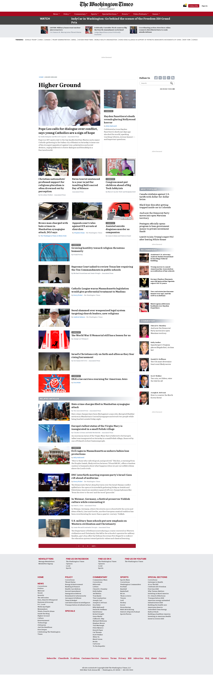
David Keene (97, 612)
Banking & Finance (72, 586)
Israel (74, 40)
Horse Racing (125, 607)
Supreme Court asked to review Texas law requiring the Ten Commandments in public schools (102, 268)
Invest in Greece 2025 (156, 618)
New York (186, 40)
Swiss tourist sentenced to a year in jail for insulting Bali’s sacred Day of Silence (86, 183)
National (41, 590)
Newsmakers (42, 609)
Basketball (124, 591)
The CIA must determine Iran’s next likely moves (161, 362)
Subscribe (193, 5)
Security (41, 595)
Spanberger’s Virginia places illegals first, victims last (162, 347)
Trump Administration (61, 40)
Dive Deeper (42, 629)
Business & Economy (45, 602)
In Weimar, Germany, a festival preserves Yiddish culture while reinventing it (100, 500)
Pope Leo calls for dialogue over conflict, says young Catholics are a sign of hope (68, 130)
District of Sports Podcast (130, 612)
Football (123, 586)
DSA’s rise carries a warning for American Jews (99, 379)
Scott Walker (156, 376)
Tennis (123, 598)
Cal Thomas (97, 632)
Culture (41, 618)
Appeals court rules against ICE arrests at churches (84, 226)
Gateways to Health (155, 582)
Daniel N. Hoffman (158, 359)
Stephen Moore (99, 623)
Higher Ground (44, 616)
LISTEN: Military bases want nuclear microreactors (65, 28)
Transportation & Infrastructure (78, 605)
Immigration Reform (73, 593)
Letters (95, 586)
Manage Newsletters (46, 561)
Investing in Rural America (158, 593)
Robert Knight (98, 614)
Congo (195, 40)
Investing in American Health (159, 616)
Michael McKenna (100, 621)
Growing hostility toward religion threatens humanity (98, 249)
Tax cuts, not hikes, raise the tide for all (161, 379)
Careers (104, 658)
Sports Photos (125, 614)
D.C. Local (41, 604)
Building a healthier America (159, 614)
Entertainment (43, 620)
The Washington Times (75, 561)
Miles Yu (96, 637)
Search (172, 83)
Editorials (96, 584)
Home (41, 77)
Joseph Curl (97, 600)
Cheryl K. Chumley (158, 325)
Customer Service (90, 658)
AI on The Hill (153, 584)
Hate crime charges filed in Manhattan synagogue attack (100, 405)
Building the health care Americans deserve (157, 606)
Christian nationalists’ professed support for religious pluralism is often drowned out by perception (51, 185)
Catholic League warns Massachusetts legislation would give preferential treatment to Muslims (100, 290)
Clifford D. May (98, 618)
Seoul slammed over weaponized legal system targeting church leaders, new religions (98, 312)
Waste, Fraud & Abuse (46, 611)
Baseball (123, 589)
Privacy (122, 658)
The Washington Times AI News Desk (53, 236)
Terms (113, 658)
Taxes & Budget (71, 600)
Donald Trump (31, 40)
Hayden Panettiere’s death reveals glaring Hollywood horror (120, 119)
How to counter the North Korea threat (162, 396)
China (40, 40)
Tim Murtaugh (98, 625)
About (154, 658)
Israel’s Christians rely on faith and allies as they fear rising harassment (102, 355)
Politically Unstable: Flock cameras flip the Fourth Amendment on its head (110, 28)
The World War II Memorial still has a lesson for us (101, 335)
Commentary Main (100, 580)
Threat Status (70, 582)
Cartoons (96, 644)
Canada (47, 40)
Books (95, 641)
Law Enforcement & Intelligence (77, 602)
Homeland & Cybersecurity (75, 596)
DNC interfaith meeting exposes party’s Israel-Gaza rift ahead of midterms (101, 476)
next (93, 546)
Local (68, 566)
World (40, 593)
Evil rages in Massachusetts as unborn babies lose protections (100, 452)
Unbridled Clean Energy (157, 609)
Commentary (80, 14)
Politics (40, 588)
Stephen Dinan (79, 233)
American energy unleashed (159, 600)
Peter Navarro (98, 628)
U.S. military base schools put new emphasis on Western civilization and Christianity (99, 522)
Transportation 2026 (156, 598)
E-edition (75, 658)
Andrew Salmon (79, 317)
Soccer (122, 605)
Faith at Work (153, 612)
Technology (42, 622)
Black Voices (97, 639)
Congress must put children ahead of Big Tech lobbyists (118, 185)
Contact (162, 658)
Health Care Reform (73, 589)
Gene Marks (97, 616)
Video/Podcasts (140, 14)
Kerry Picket (78, 295)
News (55, 14)
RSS (129, 658)
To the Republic (99, 646)
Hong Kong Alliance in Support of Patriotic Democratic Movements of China (150, 40)
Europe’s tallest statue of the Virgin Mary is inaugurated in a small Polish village (96, 427)
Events (125, 14)
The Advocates (43, 597)
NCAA (122, 593)
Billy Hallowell (111, 126)
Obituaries (42, 625)
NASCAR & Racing (127, 609)
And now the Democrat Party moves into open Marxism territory (161, 330)
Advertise (138, 658)
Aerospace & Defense (73, 598)
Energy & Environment (74, 584)
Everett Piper (98, 630)
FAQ (147, 658)
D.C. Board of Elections (156, 596)
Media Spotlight (44, 606)
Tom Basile (97, 596)
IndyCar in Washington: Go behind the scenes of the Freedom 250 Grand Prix (120, 20)
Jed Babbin (97, 593)
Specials (70, 611)
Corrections (42, 586)
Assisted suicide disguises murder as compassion (117, 229)
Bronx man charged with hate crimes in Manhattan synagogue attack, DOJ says (53, 227)
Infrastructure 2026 (155, 602)
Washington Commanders (130, 584)
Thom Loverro (125, 596)
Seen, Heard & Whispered (47, 600)
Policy (66, 14)
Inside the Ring (44, 613)
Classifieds (63, 658)
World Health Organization (106, 40)
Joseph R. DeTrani (158, 392)
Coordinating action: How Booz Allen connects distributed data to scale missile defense (154, 29)
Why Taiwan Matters (156, 591)
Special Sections (109, 14)
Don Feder (77, 382)
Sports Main (125, 580)
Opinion (69, 563)
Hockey (123, 602)
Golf (122, 600)
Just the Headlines (45, 627)
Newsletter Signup (45, 563)
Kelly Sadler (156, 342)
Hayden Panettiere (85, 40)
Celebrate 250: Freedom (157, 586)
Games (155, 14)
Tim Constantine (99, 598)
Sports (94, 14)
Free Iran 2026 (153, 589)
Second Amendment (73, 591)
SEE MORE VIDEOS (166, 89)
